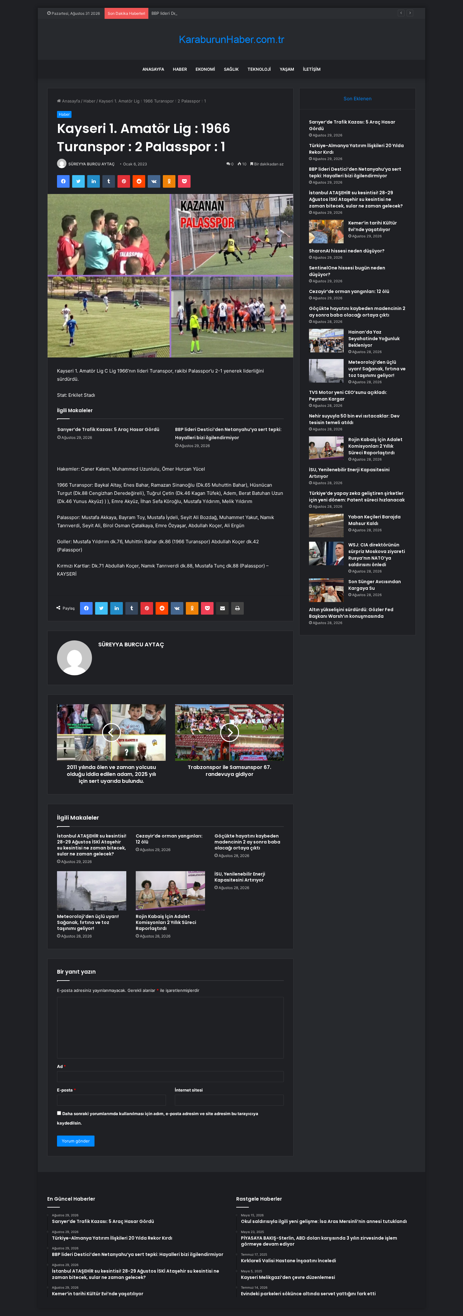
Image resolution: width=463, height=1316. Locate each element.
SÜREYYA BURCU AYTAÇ (91, 164)
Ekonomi (205, 69)
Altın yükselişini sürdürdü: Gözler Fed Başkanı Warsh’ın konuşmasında (351, 612)
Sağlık (231, 69)
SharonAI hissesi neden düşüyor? (347, 251)
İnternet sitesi (189, 1089)
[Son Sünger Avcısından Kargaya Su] (326, 590)
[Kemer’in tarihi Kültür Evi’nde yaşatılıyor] (326, 231)
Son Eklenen (358, 99)
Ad (61, 1066)
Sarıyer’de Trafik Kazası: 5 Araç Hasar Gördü (108, 429)
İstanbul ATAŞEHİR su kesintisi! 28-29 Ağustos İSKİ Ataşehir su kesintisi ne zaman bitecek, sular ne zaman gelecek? (91, 845)
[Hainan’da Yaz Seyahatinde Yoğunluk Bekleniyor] (326, 340)
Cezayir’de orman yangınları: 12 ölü (169, 839)
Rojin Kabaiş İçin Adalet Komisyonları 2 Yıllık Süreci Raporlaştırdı (166, 922)
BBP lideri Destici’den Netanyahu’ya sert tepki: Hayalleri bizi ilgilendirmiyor (223, 13)
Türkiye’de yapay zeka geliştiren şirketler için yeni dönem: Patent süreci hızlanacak (357, 496)
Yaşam (287, 69)
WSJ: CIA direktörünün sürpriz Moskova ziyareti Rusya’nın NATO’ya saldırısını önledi (376, 555)
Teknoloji (259, 69)
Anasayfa (153, 69)
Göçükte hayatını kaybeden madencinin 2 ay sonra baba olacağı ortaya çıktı (247, 842)
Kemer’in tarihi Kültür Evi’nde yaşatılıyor (372, 226)
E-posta (66, 1089)
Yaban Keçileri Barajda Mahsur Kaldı (374, 520)
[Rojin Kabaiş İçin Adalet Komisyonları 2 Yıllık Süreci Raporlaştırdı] (170, 890)
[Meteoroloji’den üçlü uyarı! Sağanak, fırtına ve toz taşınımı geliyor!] (91, 890)
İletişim (312, 69)
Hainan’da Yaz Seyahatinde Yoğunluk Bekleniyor (374, 338)
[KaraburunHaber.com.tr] (231, 39)
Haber (180, 69)
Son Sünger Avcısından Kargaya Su (374, 584)
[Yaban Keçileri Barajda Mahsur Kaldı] (326, 525)
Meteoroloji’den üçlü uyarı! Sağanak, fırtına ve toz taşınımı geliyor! (88, 922)
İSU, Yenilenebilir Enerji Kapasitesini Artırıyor (239, 877)
